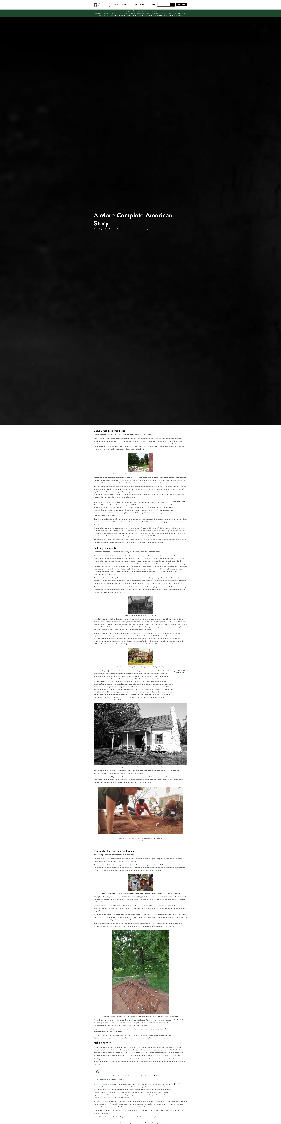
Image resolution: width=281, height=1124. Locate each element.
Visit (116, 5)
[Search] (172, 4)
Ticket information (153, 11)
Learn (134, 5)
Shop (153, 5)
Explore (143, 5)
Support (124, 5)
